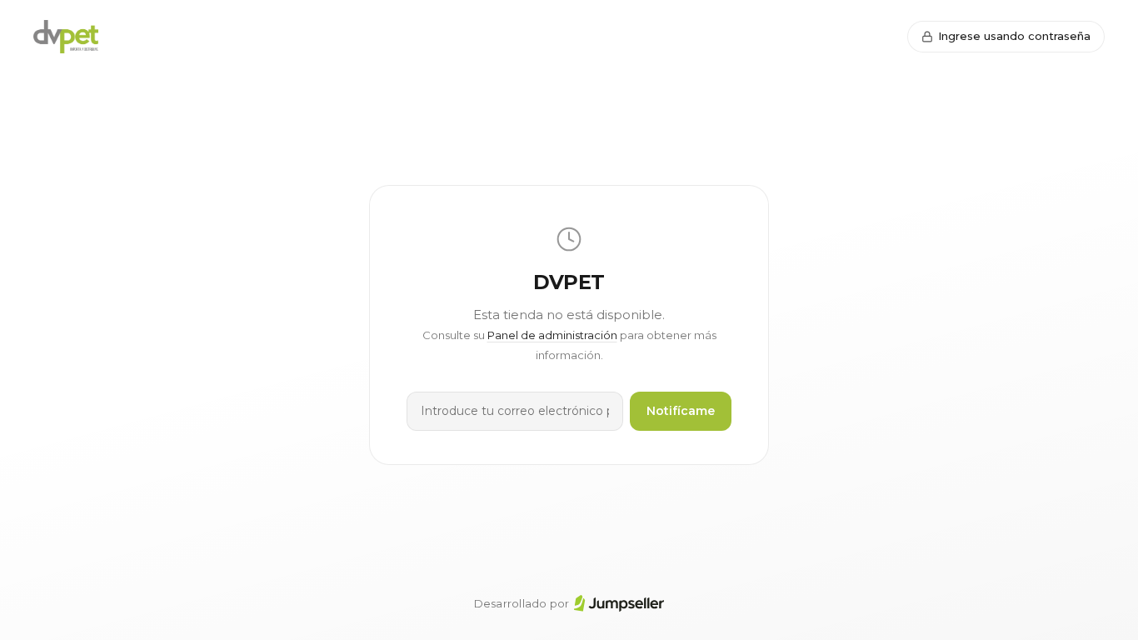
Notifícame (680, 410)
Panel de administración (552, 335)
